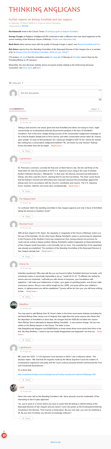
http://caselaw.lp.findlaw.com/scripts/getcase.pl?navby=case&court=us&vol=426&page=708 (57, 374)
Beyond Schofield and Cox (88, 44)
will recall (23, 57)
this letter (77, 57)
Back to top (55, 442)
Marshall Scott (26, 224)
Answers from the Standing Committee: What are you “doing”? (42, 52)
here (25, 68)
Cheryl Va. (24, 264)
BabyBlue (23, 304)
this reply (53, 57)
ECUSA (25, 26)
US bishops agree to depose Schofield (61, 31)
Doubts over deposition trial (64, 39)
